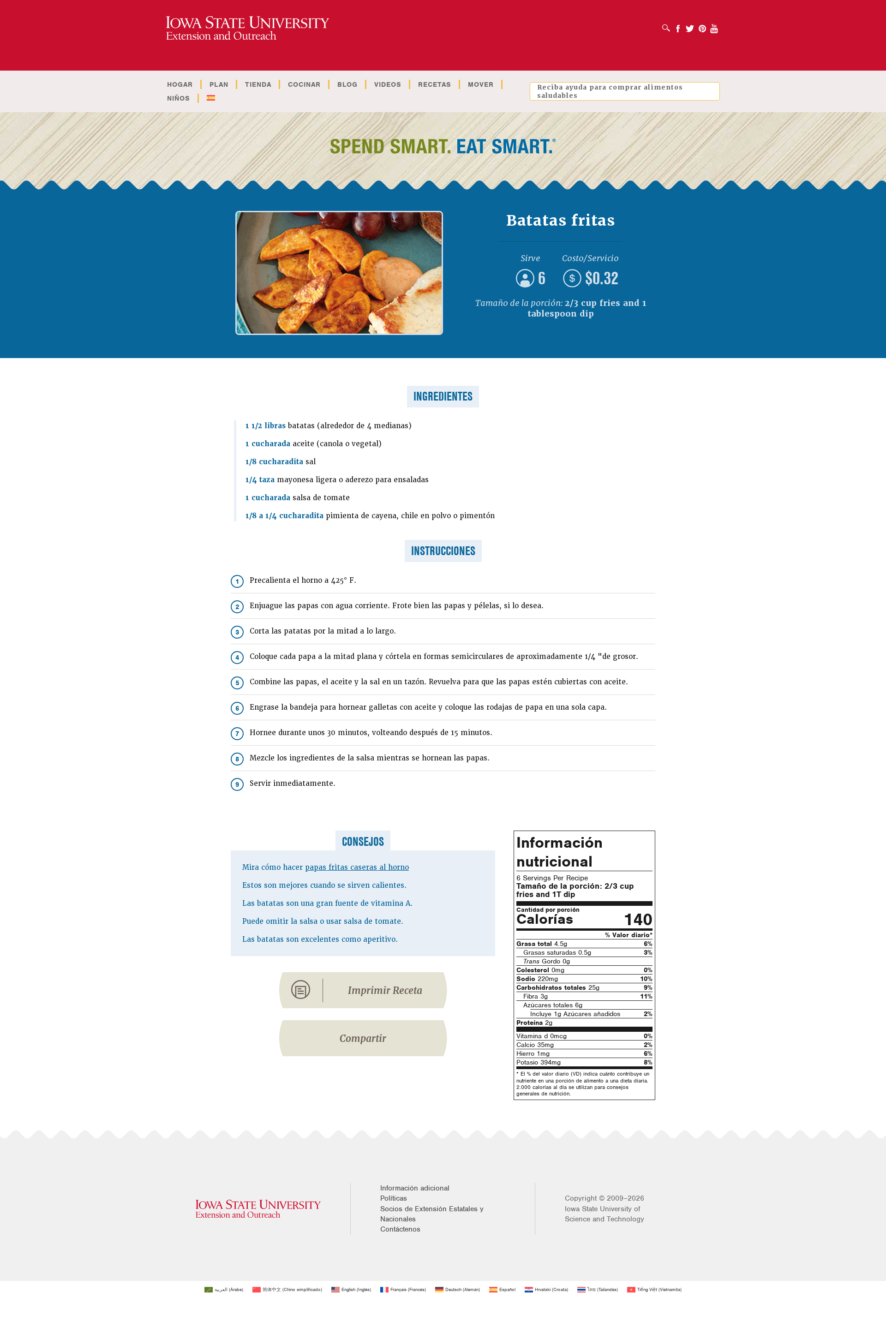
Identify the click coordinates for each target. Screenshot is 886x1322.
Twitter (689, 25)
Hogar (180, 84)
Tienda (258, 84)
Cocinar (304, 84)
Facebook (677, 25)
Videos (387, 84)
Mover (481, 84)
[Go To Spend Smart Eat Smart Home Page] (247, 28)
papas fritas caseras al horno (357, 867)
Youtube (714, 25)
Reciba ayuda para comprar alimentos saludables (610, 91)
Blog (347, 84)
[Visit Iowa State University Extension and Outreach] (258, 1208)
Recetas (434, 84)
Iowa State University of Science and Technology (604, 1214)
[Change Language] (210, 98)
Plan (219, 84)
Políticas (393, 1198)
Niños (178, 98)
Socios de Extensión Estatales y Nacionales (432, 1214)
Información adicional (414, 1188)
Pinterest (702, 25)
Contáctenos (400, 1229)
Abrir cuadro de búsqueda (668, 25)
